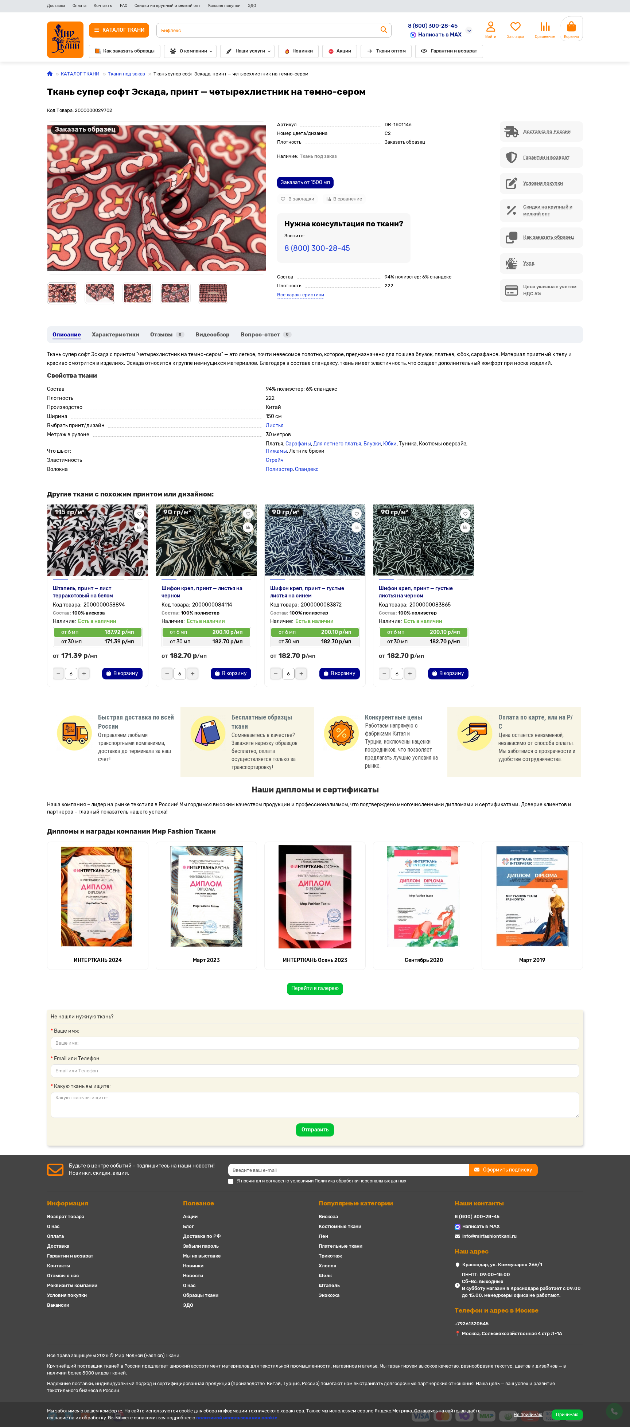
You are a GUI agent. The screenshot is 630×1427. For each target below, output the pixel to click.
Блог (188, 1226)
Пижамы (276, 451)
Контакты (103, 5)
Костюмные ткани (340, 1226)
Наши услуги (250, 51)
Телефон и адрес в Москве (496, 1310)
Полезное (198, 1203)
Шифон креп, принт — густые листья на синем (307, 592)
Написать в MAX (440, 34)
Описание (66, 334)
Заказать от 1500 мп (305, 182)
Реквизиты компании (72, 1285)
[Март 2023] (206, 896)
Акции (344, 51)
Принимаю (567, 1414)
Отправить (315, 1130)
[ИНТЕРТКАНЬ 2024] (97, 896)
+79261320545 (472, 1323)
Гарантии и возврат (454, 51)
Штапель (329, 1285)
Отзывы (166, 334)
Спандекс (307, 469)
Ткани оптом (391, 51)
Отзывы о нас (63, 1275)
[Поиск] (384, 30)
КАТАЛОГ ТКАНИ (80, 74)
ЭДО (252, 5)
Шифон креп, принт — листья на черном (202, 592)
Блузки (372, 444)
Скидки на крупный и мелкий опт (168, 5)
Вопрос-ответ (265, 334)
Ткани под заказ (126, 74)
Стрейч (275, 460)
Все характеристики (300, 294)
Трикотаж (330, 1256)
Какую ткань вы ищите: (82, 1086)
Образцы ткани (200, 1295)
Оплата (79, 5)
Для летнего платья (337, 444)
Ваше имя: (66, 1031)
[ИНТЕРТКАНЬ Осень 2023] (315, 896)
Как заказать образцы (129, 51)
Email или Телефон (77, 1059)
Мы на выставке (202, 1256)
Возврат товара (65, 1216)
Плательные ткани (340, 1246)
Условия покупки (224, 5)
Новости (193, 1275)
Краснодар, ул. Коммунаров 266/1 (502, 1264)
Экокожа (329, 1295)
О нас (53, 1226)
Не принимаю (528, 1414)
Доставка (56, 5)
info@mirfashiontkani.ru (489, 1236)
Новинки (302, 51)
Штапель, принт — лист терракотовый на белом (83, 592)
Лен (323, 1236)
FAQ (123, 5)
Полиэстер (279, 469)
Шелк (325, 1275)
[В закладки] (139, 513)
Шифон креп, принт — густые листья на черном (416, 592)
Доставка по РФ (202, 1236)
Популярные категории (356, 1203)
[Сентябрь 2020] (423, 896)
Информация (67, 1203)
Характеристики (115, 334)
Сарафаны (298, 444)
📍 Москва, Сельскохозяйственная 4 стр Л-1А (508, 1333)
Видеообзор (212, 334)
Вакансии (58, 1305)
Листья (275, 425)
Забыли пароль (201, 1246)
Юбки (390, 444)
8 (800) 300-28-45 (433, 26)
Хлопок (327, 1265)
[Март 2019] (532, 896)
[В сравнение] (139, 527)
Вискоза (328, 1216)
